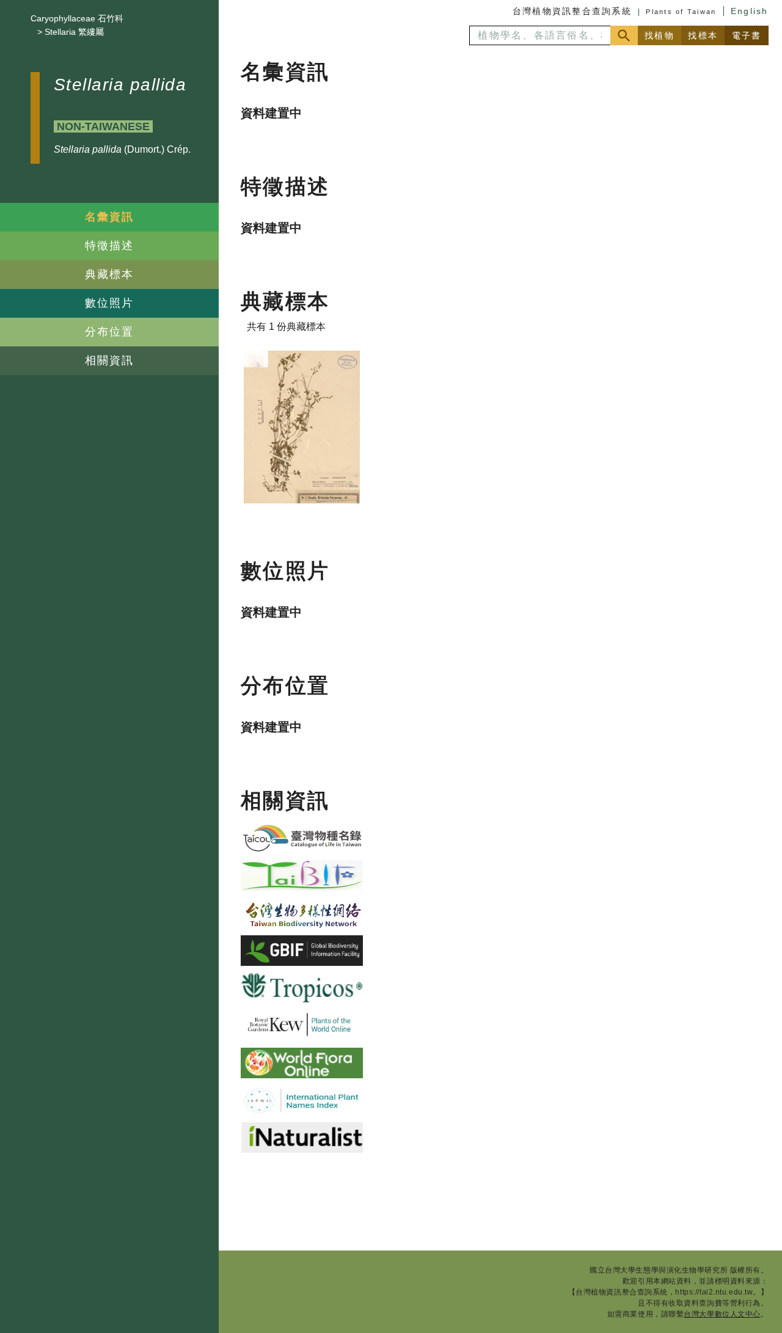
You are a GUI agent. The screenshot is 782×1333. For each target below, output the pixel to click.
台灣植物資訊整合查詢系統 (572, 11)
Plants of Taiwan (681, 11)
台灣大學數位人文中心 (722, 1314)
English (750, 11)
